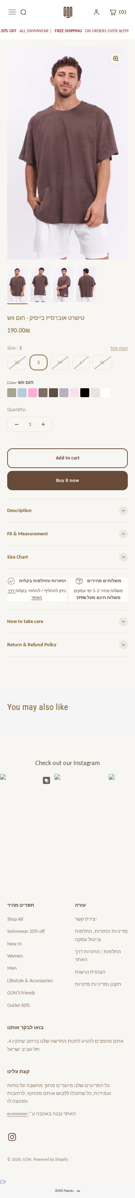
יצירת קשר (86, 919)
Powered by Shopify (50, 1159)
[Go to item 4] (86, 286)
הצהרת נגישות (90, 972)
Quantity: (16, 409)
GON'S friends (21, 993)
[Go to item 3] (63, 286)
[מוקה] (43, 392)
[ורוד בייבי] (74, 392)
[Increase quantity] (43, 424)
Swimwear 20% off (26, 931)
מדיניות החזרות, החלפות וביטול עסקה (101, 935)
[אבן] (95, 392)
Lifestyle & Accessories (30, 981)
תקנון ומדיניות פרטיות (98, 984)
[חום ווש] (53, 392)
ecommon (17, 1114)
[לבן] (105, 392)
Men (12, 968)
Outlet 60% (18, 1005)
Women (15, 956)
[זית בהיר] (11, 392)
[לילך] (63, 392)
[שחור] (84, 392)
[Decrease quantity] (17, 424)
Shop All (15, 919)
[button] (67, 1191)
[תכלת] (22, 392)
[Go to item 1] (17, 286)
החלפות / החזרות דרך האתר (98, 956)
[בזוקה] (32, 392)
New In (14, 944)
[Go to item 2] (40, 286)
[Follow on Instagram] (12, 1137)
